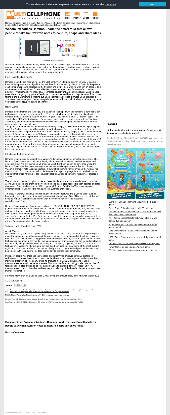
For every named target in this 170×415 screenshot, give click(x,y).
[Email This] (15, 285)
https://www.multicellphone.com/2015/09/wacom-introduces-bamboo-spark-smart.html (39, 292)
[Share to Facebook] (24, 285)
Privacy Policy (42, 412)
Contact (33, 412)
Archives (27, 412)
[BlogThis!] (18, 285)
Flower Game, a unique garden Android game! (129, 247)
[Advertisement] (44, 312)
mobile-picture (58, 295)
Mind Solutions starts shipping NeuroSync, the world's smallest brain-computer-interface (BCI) (49, 299)
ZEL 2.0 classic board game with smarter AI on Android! (133, 250)
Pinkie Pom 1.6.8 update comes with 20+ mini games (132, 208)
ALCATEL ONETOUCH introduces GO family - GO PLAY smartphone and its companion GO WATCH (49, 302)
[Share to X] (21, 285)
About (20, 412)
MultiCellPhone (12, 412)
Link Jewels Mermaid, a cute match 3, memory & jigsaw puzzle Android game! (134, 131)
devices (50, 295)
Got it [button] (152, 4)
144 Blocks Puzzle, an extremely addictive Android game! (134, 243)
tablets (66, 295)
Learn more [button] (110, 4)
